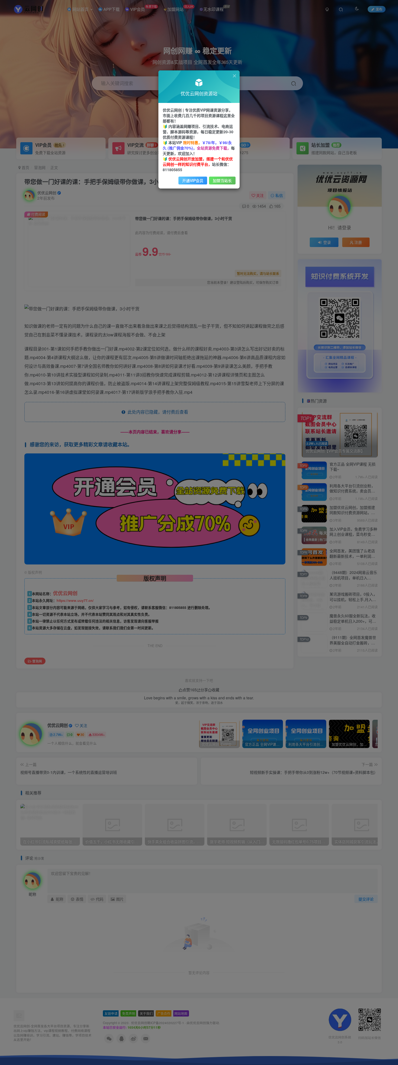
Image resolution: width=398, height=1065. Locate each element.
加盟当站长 (222, 180)
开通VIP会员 (192, 180)
